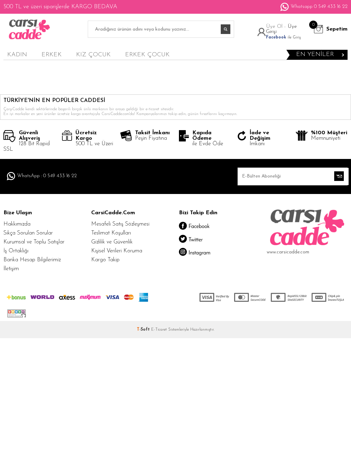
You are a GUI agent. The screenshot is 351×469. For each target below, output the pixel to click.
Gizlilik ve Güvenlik (112, 242)
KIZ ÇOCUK (93, 55)
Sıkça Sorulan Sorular (28, 233)
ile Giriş (283, 37)
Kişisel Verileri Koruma (116, 251)
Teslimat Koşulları (111, 233)
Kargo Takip (105, 260)
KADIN (17, 55)
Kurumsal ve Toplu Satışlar (33, 242)
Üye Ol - (277, 26)
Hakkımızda (17, 224)
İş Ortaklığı (15, 251)
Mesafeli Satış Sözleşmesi (120, 224)
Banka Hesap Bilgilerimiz (32, 260)
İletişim (11, 269)
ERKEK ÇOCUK (147, 55)
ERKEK (51, 55)
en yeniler (315, 55)
